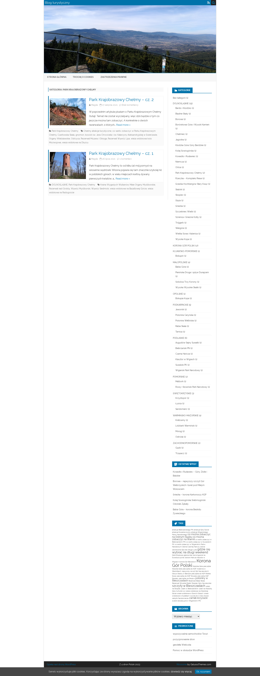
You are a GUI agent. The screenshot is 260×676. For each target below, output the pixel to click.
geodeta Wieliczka (182, 645)
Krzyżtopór (180, 398)
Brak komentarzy (130, 105)
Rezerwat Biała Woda (197, 581)
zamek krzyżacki (198, 598)
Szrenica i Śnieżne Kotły (187, 217)
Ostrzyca (75, 138)
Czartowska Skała (66, 135)
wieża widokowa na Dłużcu (75, 142)
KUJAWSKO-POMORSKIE (185, 251)
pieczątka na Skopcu (187, 578)
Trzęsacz (179, 453)
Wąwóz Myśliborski (80, 188)
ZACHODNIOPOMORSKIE (185, 443)
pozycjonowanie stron (184, 639)
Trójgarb (179, 222)
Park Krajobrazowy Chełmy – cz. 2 (121, 99)
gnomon (80, 135)
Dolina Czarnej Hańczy (191, 547)
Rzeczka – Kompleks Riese (188, 178)
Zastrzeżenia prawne (114, 77)
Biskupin (179, 256)
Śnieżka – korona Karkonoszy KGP (189, 494)
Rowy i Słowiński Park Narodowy (191, 387)
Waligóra (179, 228)
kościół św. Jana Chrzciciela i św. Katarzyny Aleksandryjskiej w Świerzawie (121, 135)
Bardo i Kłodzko (183, 108)
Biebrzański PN (182, 348)
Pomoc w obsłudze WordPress (188, 650)
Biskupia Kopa (182, 298)
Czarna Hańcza (182, 354)
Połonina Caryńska (184, 315)
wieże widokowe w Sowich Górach (190, 593)
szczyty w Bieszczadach (188, 586)
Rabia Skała (180, 326)
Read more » (123, 124)
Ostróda (179, 437)
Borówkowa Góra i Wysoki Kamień (192, 124)
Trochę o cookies (83, 77)
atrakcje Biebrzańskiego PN (182, 530)
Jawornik (179, 309)
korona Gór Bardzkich (187, 562)
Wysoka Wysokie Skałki (187, 287)
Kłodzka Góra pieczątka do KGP (184, 569)
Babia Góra (180, 267)
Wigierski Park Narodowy (187, 370)
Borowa (179, 119)
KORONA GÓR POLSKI (184, 245)
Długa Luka (192, 550)
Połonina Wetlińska (184, 320)
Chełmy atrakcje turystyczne (97, 131)
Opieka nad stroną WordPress (61, 664)
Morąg (178, 431)
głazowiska (188, 555)
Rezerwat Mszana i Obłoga (94, 138)
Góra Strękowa (177, 555)
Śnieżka (179, 206)
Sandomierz (181, 409)
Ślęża (178, 200)
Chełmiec (180, 134)
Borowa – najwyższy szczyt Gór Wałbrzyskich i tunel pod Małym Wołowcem (188, 485)
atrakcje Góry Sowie (201, 530)
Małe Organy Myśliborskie (142, 184)
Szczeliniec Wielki (184, 211)
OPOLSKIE (178, 294)
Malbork (179, 381)
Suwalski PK (181, 365)
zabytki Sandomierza (180, 598)
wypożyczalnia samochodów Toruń (190, 634)
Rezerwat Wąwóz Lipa (119, 138)
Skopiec (179, 195)
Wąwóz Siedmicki (100, 188)
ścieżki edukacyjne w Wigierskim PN (186, 601)
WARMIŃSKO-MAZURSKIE (185, 415)
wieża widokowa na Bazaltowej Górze (128, 188)
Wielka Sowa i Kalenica (186, 233)
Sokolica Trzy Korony (186, 282)
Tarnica (178, 331)
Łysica (178, 403)
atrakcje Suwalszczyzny (181, 532)
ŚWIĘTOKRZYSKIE (182, 393)
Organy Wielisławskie (59, 138)
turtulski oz (180, 591)
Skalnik (178, 189)
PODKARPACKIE (180, 305)
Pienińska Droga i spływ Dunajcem (192, 272)
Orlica (178, 167)
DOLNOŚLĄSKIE (60, 184)
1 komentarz (126, 159)
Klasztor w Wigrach (185, 359)
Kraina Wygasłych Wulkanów (114, 184)
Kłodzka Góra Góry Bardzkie (189, 145)
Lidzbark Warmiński (185, 425)
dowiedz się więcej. (181, 671)
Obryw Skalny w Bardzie (181, 573)
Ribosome (182, 664)
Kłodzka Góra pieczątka (202, 566)
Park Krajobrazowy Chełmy (65, 131)
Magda (94, 105)
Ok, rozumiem (203, 671)
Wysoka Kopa (182, 239)
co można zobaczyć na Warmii (188, 538)
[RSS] (208, 3)
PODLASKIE (178, 338)
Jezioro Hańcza (191, 557)
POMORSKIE (179, 377)
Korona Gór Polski (191, 563)
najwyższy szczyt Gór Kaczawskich (195, 571)
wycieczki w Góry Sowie (199, 596)
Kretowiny (180, 420)
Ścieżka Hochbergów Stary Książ (191, 184)
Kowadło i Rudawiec (185, 156)
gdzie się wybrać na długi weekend (191, 550)
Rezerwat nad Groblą (59, 188)
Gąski (178, 448)
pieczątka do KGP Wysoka (187, 576)
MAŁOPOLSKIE (180, 262)
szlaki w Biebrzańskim (189, 589)
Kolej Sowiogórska (184, 151)
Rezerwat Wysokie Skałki (181, 583)
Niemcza (179, 162)
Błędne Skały (181, 113)
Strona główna (56, 77)
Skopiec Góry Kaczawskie (201, 583)
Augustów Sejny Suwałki (187, 342)
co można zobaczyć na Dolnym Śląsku (191, 535)
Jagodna (179, 139)
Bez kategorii (179, 98)
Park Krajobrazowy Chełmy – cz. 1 (121, 153)
